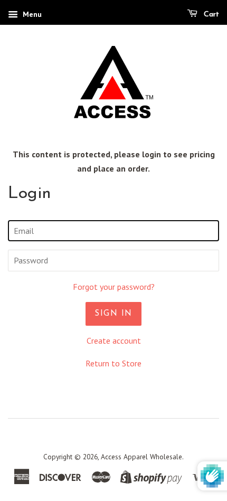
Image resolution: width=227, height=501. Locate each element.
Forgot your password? (114, 286)
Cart (210, 14)
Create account (114, 340)
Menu (31, 14)
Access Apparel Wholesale (141, 456)
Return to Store (113, 363)
